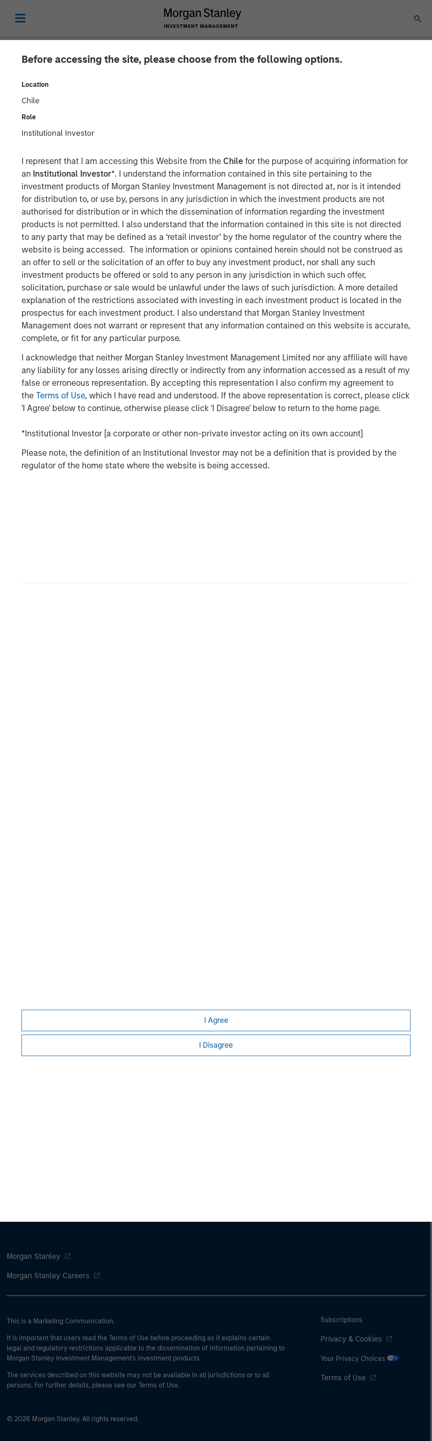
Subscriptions (341, 1320)
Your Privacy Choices (354, 1359)
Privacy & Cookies (351, 1339)
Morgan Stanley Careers (48, 1275)
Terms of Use (60, 395)
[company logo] (202, 18)
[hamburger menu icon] (20, 18)
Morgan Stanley (33, 1256)
